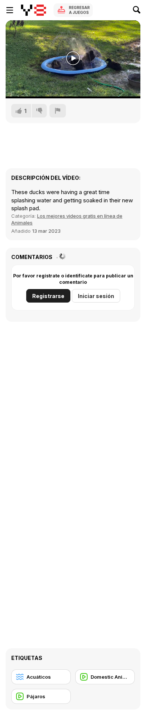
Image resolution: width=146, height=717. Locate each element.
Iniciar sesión (96, 296)
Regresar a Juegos (79, 10)
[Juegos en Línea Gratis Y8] (33, 10)
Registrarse (48, 296)
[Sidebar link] (9, 10)
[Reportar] (57, 110)
